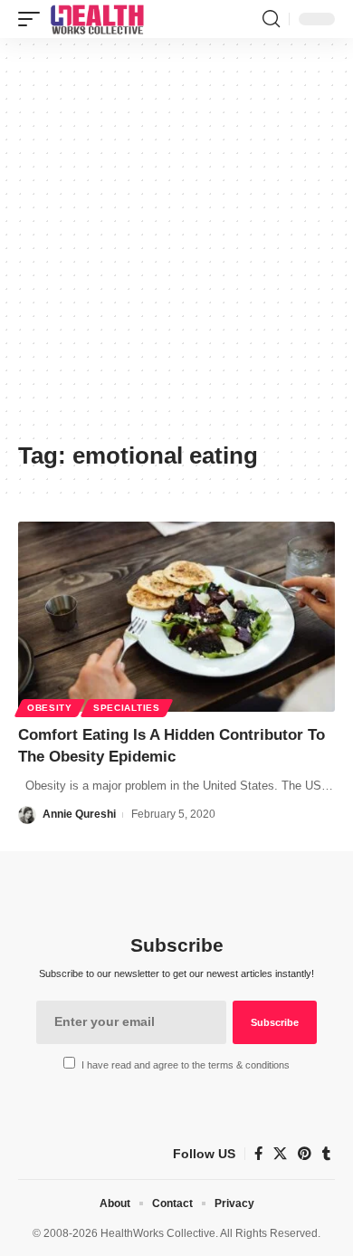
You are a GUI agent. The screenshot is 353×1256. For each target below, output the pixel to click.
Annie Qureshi (79, 814)
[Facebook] (258, 1153)
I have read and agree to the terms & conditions (185, 1064)
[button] (33, 19)
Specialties (126, 708)
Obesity (49, 708)
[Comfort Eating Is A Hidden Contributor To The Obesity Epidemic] (176, 617)
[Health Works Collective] (97, 19)
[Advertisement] (176, 246)
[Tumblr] (326, 1153)
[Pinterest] (304, 1153)
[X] (280, 1153)
